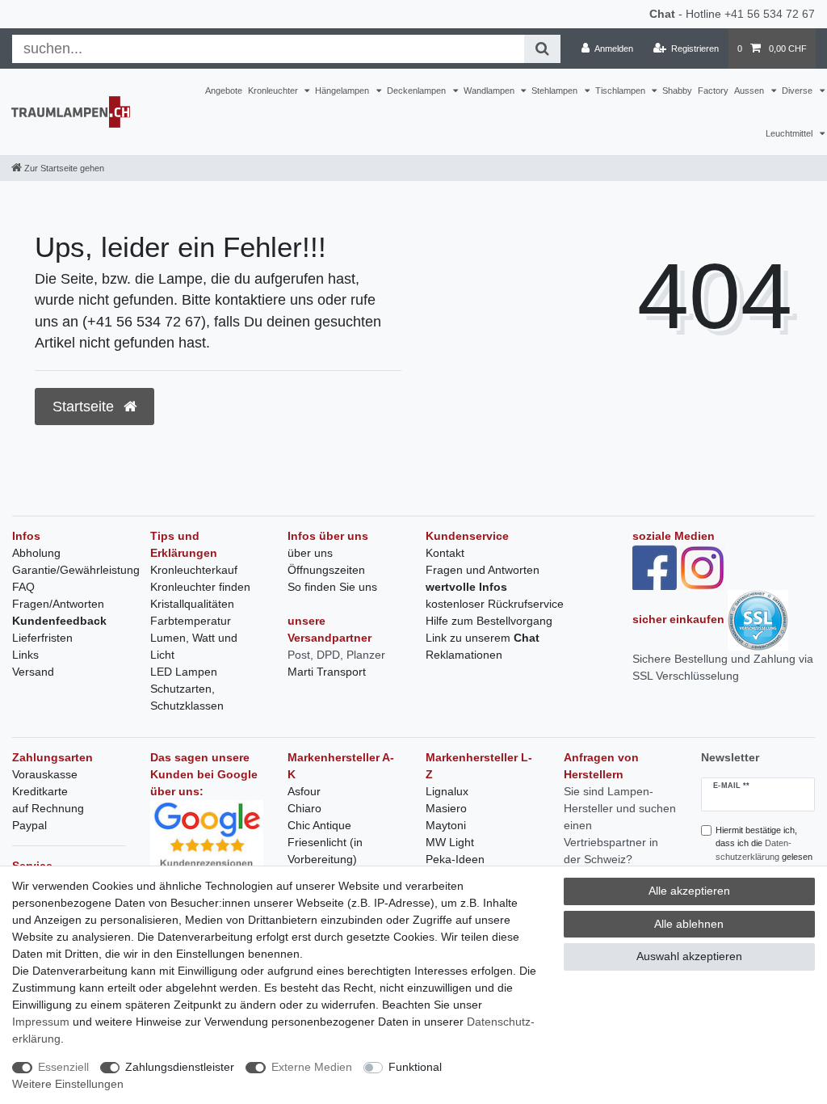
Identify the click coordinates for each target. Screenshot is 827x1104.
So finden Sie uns (332, 586)
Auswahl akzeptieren (689, 956)
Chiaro (304, 808)
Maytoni (446, 825)
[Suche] (542, 49)
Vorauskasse (45, 774)
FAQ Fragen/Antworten (58, 595)
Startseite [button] (85, 406)
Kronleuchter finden (200, 586)
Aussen (750, 90)
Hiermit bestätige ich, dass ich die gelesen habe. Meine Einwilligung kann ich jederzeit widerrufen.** (764, 864)
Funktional (415, 1066)
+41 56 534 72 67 (769, 13)
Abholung (36, 552)
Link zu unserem (482, 637)
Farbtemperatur (190, 620)
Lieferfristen (42, 637)
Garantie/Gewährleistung (76, 569)
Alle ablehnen (689, 923)
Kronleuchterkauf (193, 569)
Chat (662, 13)
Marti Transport (327, 671)
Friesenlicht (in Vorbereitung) (325, 851)
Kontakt (445, 552)
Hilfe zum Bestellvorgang (489, 620)
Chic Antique (319, 825)
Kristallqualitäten (192, 603)
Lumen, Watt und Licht (193, 646)
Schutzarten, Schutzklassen (187, 697)
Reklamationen (464, 654)
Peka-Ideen (455, 859)
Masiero (446, 808)
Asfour (304, 791)
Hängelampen (343, 90)
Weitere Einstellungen (68, 1083)
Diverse (798, 90)
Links (25, 654)
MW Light (450, 842)
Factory (713, 90)
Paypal (29, 825)
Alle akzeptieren (689, 890)
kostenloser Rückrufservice (495, 603)
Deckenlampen (417, 90)
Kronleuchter (274, 90)
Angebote (223, 90)
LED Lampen (183, 671)
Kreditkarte (40, 791)
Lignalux (447, 791)
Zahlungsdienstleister (179, 1066)
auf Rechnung (48, 808)
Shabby (677, 90)
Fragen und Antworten (482, 569)
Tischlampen (621, 90)
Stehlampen (555, 90)
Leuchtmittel (790, 133)
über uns (310, 552)
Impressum (40, 1021)
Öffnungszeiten (326, 569)
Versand (33, 671)
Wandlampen (490, 90)
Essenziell (63, 1066)
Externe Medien (311, 1066)
